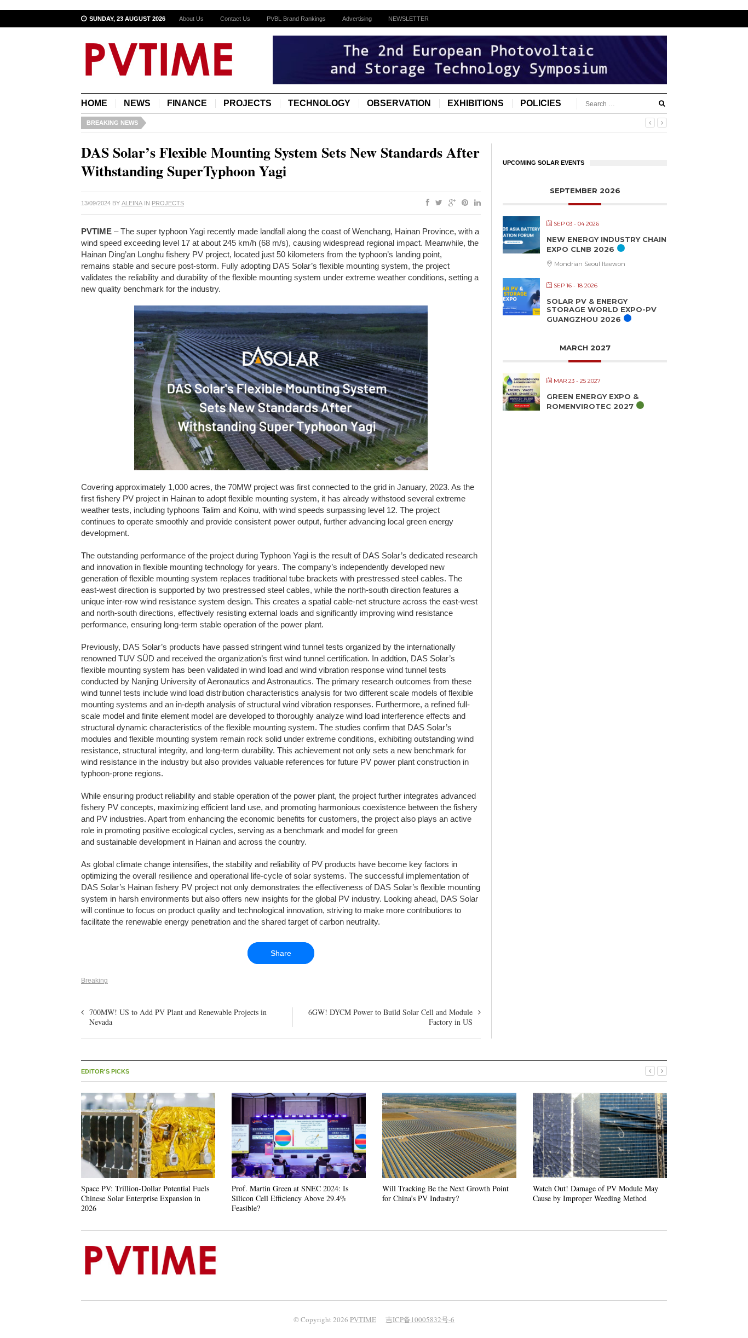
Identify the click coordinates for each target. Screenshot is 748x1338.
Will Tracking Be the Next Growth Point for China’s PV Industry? (445, 1193)
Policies (540, 103)
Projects (247, 103)
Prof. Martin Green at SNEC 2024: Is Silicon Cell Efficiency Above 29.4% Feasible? (290, 1198)
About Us (191, 18)
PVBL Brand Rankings (296, 18)
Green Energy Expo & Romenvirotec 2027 (592, 401)
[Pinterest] (462, 203)
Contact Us (235, 18)
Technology (319, 103)
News (137, 103)
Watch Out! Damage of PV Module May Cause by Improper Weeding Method (595, 1193)
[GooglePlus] (450, 203)
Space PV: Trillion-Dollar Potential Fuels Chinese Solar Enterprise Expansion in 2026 (145, 1198)
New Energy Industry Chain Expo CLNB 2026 (606, 244)
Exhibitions (475, 103)
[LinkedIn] (475, 203)
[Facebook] (425, 203)
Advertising (357, 18)
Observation (399, 103)
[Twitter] (436, 203)
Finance (187, 103)
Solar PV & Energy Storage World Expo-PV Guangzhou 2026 (601, 310)
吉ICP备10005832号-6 (419, 1319)
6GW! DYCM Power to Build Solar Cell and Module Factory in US (390, 1017)
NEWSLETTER (408, 18)
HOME (94, 103)
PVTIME (363, 1319)
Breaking (94, 980)
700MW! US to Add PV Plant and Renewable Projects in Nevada (178, 1017)
